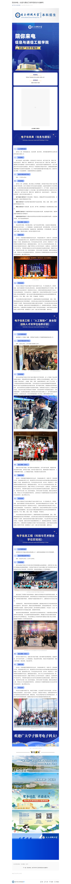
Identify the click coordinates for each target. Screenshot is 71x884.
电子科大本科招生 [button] (16, 5)
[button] (35, 864)
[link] (20, 882)
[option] (17, 873)
